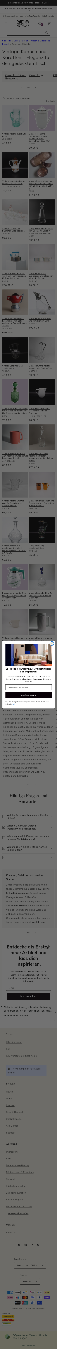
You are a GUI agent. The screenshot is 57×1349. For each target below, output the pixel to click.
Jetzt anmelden (28, 695)
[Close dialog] (52, 643)
